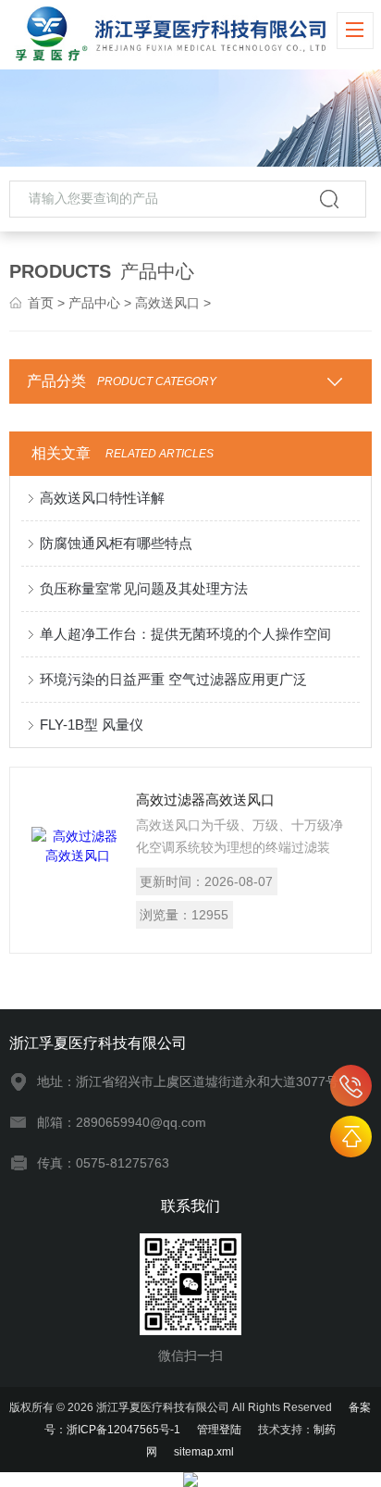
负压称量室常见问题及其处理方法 (144, 588)
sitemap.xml (204, 1451)
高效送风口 (167, 302)
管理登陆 (219, 1429)
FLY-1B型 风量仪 (91, 724)
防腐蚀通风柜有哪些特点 (116, 543)
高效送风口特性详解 (102, 498)
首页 (41, 302)
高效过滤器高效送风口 (205, 799)
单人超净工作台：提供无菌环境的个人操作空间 (185, 634)
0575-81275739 (351, 1085)
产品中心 (94, 302)
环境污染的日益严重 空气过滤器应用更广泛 (173, 679)
